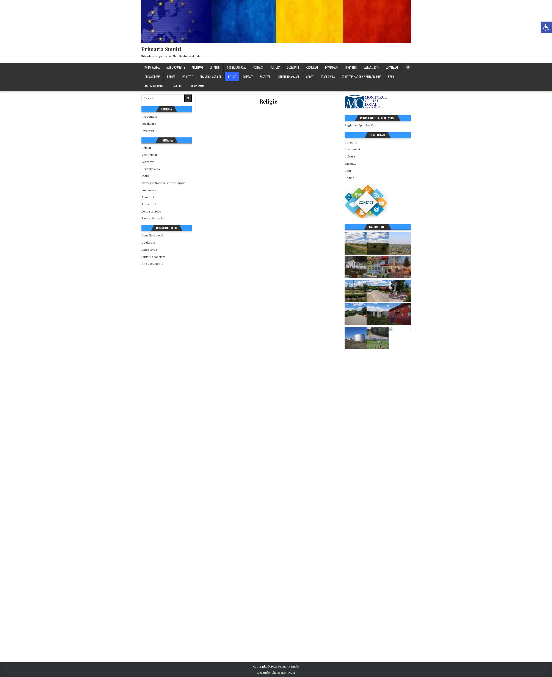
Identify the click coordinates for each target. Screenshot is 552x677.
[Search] (408, 67)
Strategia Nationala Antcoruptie (361, 76)
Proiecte (187, 76)
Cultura (275, 67)
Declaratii (293, 67)
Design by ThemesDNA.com (276, 672)
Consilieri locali (236, 67)
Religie (232, 76)
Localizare (392, 67)
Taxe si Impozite (154, 86)
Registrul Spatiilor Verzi (361, 125)
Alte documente (175, 67)
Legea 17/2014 (371, 67)
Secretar (265, 76)
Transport (177, 86)
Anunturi (197, 67)
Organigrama (152, 76)
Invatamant (332, 67)
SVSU (391, 76)
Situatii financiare (288, 76)
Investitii (351, 67)
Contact (258, 67)
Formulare (312, 67)
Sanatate (248, 76)
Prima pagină (152, 67)
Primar (171, 76)
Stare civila (328, 76)
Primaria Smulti (161, 49)
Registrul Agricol (210, 76)
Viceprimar (197, 86)
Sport (310, 76)
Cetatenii (215, 67)
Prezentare (149, 116)
